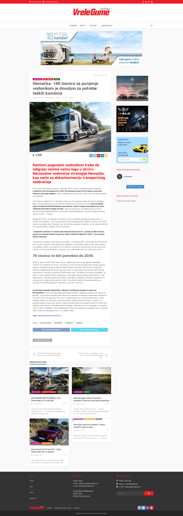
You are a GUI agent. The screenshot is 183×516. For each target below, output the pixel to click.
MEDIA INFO (77, 494)
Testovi (32, 481)
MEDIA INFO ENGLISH (81, 496)
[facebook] (143, 2)
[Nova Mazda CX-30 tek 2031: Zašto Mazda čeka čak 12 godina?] (49, 432)
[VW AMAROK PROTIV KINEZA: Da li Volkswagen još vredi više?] (49, 380)
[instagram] (149, 2)
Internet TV (33, 498)
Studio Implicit (102, 513)
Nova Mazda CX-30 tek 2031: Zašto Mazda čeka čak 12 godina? (46, 450)
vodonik (71, 97)
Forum (32, 492)
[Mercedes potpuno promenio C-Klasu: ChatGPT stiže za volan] (73, 420)
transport (65, 97)
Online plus (106, 25)
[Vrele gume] (91, 13)
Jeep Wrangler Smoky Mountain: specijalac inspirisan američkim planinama (91, 399)
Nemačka (58, 97)
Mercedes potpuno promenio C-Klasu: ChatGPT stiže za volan (89, 425)
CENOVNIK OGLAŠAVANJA (83, 491)
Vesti (82, 25)
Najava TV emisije (49, 392)
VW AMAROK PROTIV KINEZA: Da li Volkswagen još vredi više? (45, 399)
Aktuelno (37, 79)
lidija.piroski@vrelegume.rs (88, 483)
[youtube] (151, 2)
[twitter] (146, 2)
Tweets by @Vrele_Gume (126, 201)
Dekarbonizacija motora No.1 (49, 316)
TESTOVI (93, 25)
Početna (73, 25)
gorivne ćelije (50, 97)
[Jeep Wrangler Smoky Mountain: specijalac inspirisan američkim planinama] (91, 380)
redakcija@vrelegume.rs (86, 486)
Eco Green (48, 79)
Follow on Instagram (136, 187)
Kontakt (76, 508)
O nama (49, 508)
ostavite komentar (43, 340)
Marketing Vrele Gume (63, 508)
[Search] (151, 25)
